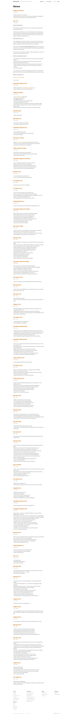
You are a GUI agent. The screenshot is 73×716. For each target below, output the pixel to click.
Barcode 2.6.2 (17, 395)
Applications (42, 1)
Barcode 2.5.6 (17, 566)
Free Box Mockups (30, 694)
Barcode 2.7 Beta (18, 226)
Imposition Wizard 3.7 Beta (21, 261)
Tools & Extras (48, 1)
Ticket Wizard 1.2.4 (18, 201)
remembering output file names (29, 87)
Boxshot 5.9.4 (17, 171)
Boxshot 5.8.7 (17, 441)
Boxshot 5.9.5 (17, 111)
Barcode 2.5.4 (17, 637)
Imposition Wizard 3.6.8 (20, 326)
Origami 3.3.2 (17, 617)
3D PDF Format (29, 701)
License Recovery (44, 694)
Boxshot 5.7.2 (17, 532)
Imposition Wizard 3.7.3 (20, 127)
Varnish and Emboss (17, 96)
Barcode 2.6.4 (17, 285)
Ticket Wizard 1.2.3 (18, 357)
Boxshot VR (15, 706)
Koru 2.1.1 (15, 556)
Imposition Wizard (16, 698)
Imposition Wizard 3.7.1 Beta (21, 209)
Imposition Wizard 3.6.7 (20, 339)
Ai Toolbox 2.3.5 (17, 317)
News (55, 1)
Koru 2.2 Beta (17, 464)
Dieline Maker (29, 695)
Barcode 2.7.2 (17, 118)
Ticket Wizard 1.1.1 (18, 545)
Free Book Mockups (30, 692)
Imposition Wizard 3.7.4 (20, 83)
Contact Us (44, 695)
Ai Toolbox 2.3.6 (17, 277)
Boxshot (14, 692)
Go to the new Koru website (18, 77)
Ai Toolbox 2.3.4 (17, 365)
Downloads (56, 692)
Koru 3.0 (15, 21)
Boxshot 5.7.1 (17, 576)
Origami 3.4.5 (17, 304)
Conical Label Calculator (31, 697)
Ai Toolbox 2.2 (17, 677)
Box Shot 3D (15, 707)
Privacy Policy (28, 713)
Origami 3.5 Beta (18, 92)
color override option (20, 142)
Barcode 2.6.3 (17, 294)
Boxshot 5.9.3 (17, 238)
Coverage (14, 709)
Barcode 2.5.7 (17, 432)
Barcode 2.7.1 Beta (18, 138)
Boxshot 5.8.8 (17, 421)
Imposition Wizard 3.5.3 (20, 501)
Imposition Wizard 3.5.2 (20, 508)
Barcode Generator (16, 695)
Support (58, 1)
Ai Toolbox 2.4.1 (17, 188)
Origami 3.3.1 (17, 663)
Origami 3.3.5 (17, 488)
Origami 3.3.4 (17, 599)
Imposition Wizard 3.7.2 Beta (21, 158)
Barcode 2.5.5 (17, 624)
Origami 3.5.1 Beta (18, 10)
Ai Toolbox (15, 697)
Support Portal (44, 692)
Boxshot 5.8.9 (17, 410)
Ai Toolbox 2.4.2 (17, 180)
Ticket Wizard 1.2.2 (18, 378)
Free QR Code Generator (31, 698)
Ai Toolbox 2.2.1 (17, 479)
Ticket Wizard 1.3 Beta (19, 148)
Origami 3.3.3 (17, 606)
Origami (14, 694)
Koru (14, 703)
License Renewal (57, 694)
